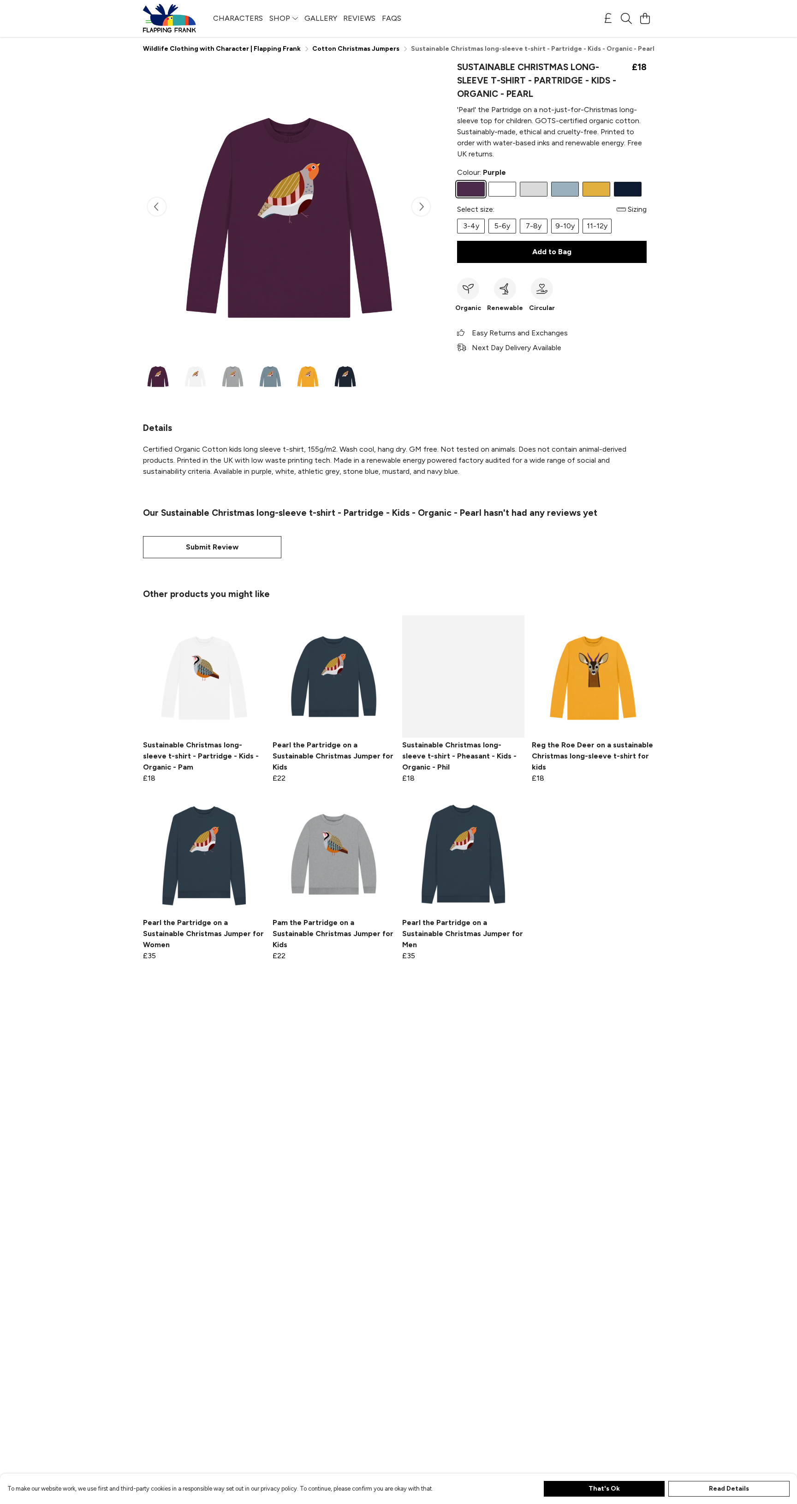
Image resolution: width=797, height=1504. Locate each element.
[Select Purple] (471, 189)
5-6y (502, 225)
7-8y (533, 225)
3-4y (471, 225)
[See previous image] (157, 206)
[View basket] (645, 18)
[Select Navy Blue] (628, 189)
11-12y (597, 225)
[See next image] (421, 206)
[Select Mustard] (596, 189)
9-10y (565, 225)
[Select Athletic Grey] (533, 189)
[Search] (626, 18)
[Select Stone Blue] (565, 189)
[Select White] (502, 189)
